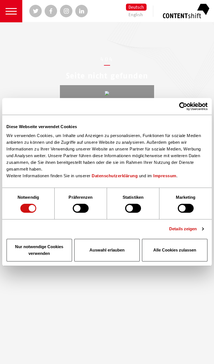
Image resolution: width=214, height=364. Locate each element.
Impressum (164, 175)
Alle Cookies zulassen (174, 250)
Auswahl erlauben (107, 250)
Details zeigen (183, 228)
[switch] (81, 208)
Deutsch (136, 7)
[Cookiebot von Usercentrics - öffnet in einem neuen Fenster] (183, 106)
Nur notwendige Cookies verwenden (39, 250)
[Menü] (11, 11)
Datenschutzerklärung (115, 175)
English (135, 15)
